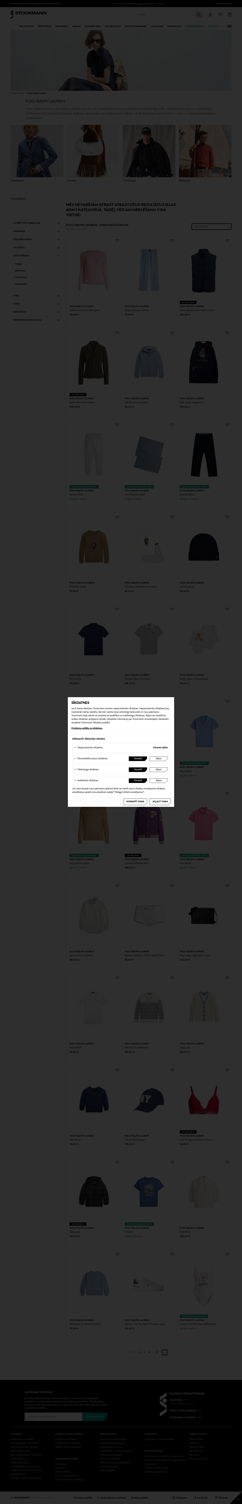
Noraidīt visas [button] (135, 801)
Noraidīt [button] (138, 758)
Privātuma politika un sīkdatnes (86, 728)
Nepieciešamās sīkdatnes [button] (88, 747)
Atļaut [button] (159, 758)
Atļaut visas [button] (160, 801)
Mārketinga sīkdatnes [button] (86, 769)
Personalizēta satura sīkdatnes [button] (91, 758)
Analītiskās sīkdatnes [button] (86, 780)
